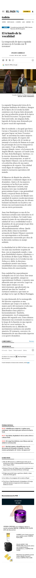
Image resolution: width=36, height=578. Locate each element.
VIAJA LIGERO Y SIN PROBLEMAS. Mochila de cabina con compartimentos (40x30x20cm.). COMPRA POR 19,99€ (25, 547)
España (4, 22)
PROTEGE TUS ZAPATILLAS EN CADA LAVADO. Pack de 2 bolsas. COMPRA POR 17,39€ (25, 556)
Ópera (10, 350)
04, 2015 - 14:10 (20, 55)
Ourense (28, 22)
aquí (28, 362)
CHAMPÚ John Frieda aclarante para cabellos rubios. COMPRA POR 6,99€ (25, 536)
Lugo (23, 22)
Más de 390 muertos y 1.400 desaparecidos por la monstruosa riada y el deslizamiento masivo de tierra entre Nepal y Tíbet (18, 463)
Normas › (31, 341)
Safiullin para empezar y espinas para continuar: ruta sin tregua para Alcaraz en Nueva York (17, 430)
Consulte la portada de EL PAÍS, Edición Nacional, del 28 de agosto (21, 28)
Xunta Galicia (10, 22)
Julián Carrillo (18, 53)
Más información (6, 358)
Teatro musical (17, 350)
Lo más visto (6, 457)
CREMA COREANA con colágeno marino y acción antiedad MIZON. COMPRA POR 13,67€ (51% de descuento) (18, 528)
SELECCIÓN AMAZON (18, 502)
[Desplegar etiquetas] (33, 350)
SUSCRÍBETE (27, 11)
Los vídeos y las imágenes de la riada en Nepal (16, 478)
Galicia (6, 17)
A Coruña (18, 22)
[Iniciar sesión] (32, 11)
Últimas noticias (7, 425)
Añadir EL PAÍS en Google (11, 65)
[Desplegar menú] (3, 11)
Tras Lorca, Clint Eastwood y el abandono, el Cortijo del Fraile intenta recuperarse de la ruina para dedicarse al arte (18, 483)
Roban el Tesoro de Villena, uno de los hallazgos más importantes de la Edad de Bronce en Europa (18, 469)
